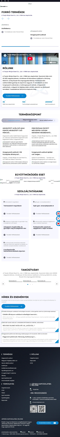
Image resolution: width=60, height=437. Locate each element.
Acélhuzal (4, 365)
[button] (28, 5)
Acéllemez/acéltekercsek (9, 368)
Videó (3, 393)
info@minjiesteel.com (38, 402)
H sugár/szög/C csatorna (9, 373)
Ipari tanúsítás (6, 395)
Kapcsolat (33, 360)
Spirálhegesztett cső (7, 370)
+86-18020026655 (38, 393)
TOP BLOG (33, 434)
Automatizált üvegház (8, 380)
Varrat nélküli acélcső (7, 363)
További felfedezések (13, 96)
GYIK (31, 363)
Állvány (4, 375)
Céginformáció (34, 358)
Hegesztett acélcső (7, 358)
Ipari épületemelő (7, 378)
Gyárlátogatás (6, 397)
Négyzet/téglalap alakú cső (9, 360)
